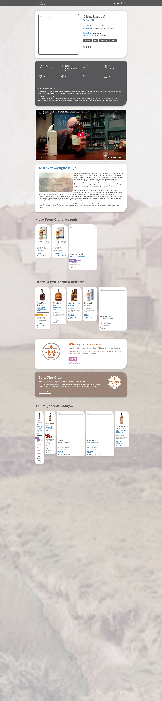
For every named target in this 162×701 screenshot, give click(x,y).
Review (114, 40)
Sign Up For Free (45, 392)
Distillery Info (104, 40)
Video (95, 40)
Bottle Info (88, 40)
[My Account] (114, 3)
